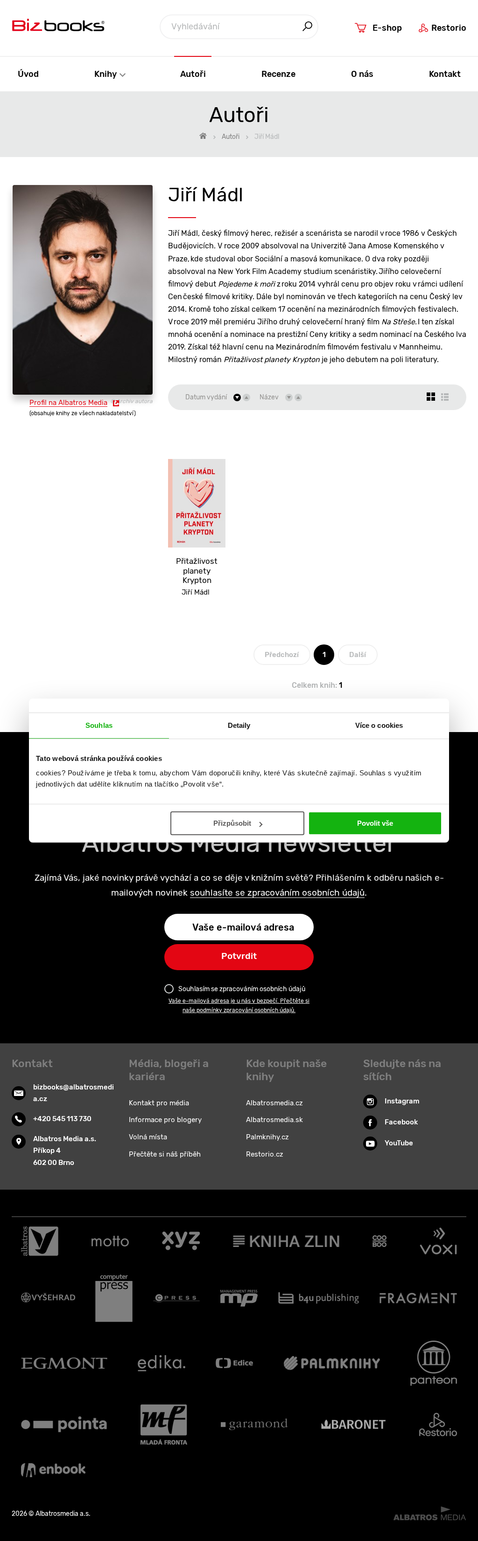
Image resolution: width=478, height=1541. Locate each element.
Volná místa (148, 1137)
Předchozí (282, 655)
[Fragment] (418, 1298)
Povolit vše (375, 823)
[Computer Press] (114, 1298)
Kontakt (445, 74)
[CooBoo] (379, 1241)
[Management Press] (239, 1298)
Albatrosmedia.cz (274, 1103)
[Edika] (161, 1363)
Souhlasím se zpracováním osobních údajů (241, 989)
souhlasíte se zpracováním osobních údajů (277, 892)
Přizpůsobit (232, 823)
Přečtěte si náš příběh (165, 1154)
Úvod (28, 74)
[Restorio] (438, 1424)
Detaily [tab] (239, 725)
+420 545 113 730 (62, 1119)
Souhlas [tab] (98, 725)
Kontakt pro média (159, 1103)
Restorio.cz (264, 1154)
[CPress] (176, 1298)
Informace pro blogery (165, 1120)
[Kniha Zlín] (286, 1241)
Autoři (193, 74)
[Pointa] (64, 1424)
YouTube (399, 1143)
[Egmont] (64, 1363)
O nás (362, 74)
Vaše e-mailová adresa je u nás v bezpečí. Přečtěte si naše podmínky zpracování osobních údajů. (239, 1006)
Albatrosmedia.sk (274, 1120)
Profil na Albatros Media (68, 402)
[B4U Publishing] (318, 1298)
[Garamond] (254, 1424)
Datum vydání (206, 397)
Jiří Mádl (196, 592)
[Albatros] (40, 1241)
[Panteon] (433, 1363)
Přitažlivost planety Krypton (197, 570)
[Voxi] (438, 1241)
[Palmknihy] (331, 1363)
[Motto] (110, 1241)
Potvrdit (239, 956)
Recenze (278, 74)
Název (269, 397)
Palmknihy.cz (267, 1137)
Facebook (401, 1122)
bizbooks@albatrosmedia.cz (73, 1093)
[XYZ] (181, 1241)
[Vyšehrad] (48, 1298)
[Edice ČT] (234, 1363)
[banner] (58, 27)
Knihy (106, 74)
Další (357, 655)
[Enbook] (53, 1470)
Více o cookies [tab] (379, 725)
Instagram (402, 1101)
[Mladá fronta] (164, 1424)
